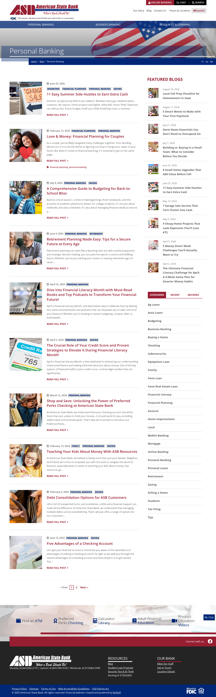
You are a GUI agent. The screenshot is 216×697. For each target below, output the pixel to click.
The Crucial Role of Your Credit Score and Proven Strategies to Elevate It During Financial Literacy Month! (88, 350)
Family (76, 446)
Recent (175, 294)
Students (154, 501)
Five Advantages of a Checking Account (80, 543)
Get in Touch (164, 667)
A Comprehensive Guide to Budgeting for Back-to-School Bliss (89, 191)
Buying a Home (158, 337)
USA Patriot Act (100, 688)
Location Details (166, 671)
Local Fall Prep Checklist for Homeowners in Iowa (175, 94)
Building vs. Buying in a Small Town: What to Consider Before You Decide (175, 150)
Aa (202, 61)
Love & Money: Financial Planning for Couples (85, 136)
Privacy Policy (19, 688)
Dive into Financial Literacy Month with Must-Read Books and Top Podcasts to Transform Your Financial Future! (91, 294)
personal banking (78, 167)
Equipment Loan (159, 361)
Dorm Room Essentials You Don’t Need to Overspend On (175, 130)
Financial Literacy (159, 394)
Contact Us (160, 10)
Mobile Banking (158, 435)
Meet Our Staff (165, 663)
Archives (193, 294)
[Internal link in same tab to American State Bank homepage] (40, 660)
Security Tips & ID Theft (121, 671)
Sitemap (33, 688)
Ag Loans (154, 304)
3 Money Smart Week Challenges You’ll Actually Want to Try (175, 248)
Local (151, 427)
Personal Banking (100, 88)
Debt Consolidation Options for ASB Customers (87, 497)
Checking (154, 345)
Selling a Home (158, 492)
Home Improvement (161, 419)
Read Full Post (56, 115)
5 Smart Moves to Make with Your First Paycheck (175, 112)
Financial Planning (74, 88)
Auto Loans (155, 312)
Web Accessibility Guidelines (73, 688)
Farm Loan (155, 378)
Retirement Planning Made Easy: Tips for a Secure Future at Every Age (89, 241)
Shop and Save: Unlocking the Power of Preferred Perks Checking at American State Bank (88, 403)
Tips (150, 517)
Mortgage (154, 443)
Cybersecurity (157, 353)
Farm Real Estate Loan (163, 386)
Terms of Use (48, 688)
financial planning (59, 167)
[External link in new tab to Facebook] (210, 641)
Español (200, 10)
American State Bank (45, 8)
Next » (84, 587)
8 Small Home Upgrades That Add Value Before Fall (175, 170)
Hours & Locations (180, 10)
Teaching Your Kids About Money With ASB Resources (92, 451)
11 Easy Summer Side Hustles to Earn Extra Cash (87, 94)
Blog (148, 10)
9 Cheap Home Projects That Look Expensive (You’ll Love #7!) (175, 226)
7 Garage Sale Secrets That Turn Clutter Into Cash (175, 206)
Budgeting (53, 88)
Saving (118, 88)
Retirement (96, 233)
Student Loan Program (120, 667)
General (153, 411)
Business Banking (159, 329)
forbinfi (117, 692)
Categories (157, 294)
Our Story (138, 10)
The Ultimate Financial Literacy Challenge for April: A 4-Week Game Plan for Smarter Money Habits (175, 273)
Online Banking (158, 452)
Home (34, 61)
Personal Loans (158, 468)
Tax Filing (154, 509)
